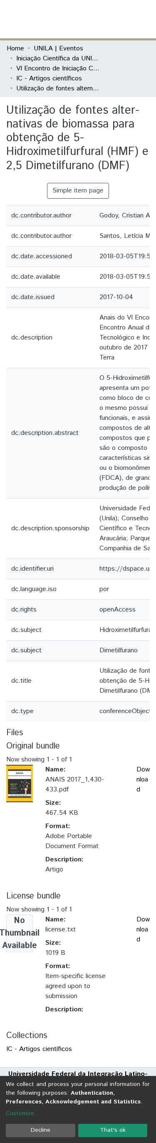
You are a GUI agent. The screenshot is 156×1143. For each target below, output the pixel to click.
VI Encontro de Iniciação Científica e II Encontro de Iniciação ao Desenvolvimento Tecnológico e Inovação (57, 68)
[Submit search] (89, 19)
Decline (40, 1130)
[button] (101, 19)
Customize (20, 1113)
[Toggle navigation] (144, 19)
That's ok (113, 1130)
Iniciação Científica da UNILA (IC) (57, 58)
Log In (118, 19)
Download (143, 779)
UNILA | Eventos (58, 48)
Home (15, 48)
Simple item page (78, 190)
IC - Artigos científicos (49, 78)
